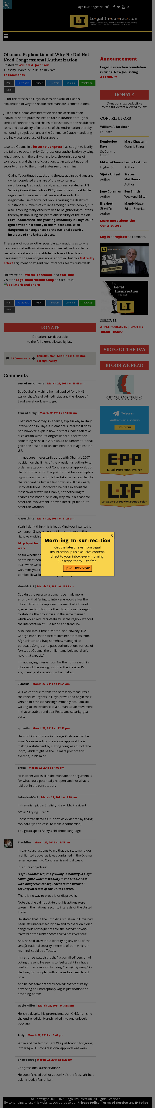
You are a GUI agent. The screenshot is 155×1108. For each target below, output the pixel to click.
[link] (77, 535)
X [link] (112, 535)
